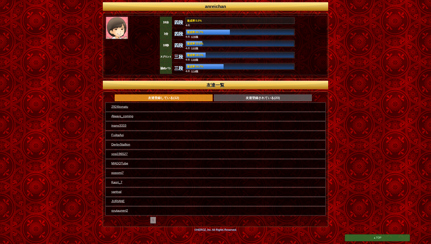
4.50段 (194, 37)
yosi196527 (119, 154)
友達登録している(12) (163, 98)
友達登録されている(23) (263, 98)
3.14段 (194, 71)
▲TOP (377, 237)
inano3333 (118, 125)
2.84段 (194, 59)
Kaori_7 (116, 182)
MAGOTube (119, 163)
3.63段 (194, 48)
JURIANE (118, 201)
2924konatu (119, 106)
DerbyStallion (120, 144)
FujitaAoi (117, 135)
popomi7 (117, 173)
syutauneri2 (119, 210)
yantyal (116, 191)
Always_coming (122, 116)
